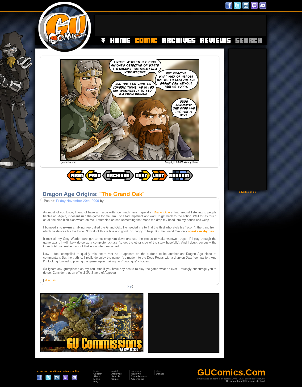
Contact (97, 373)
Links (96, 379)
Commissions (139, 376)
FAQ (95, 381)
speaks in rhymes (201, 231)
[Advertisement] (180, 25)
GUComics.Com (231, 372)
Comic (115, 379)
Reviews (136, 373)
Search (115, 376)
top (130, 286)
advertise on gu (247, 192)
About (96, 376)
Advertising (137, 379)
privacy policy (71, 371)
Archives (116, 373)
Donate (160, 373)
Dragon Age (162, 212)
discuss (50, 280)
